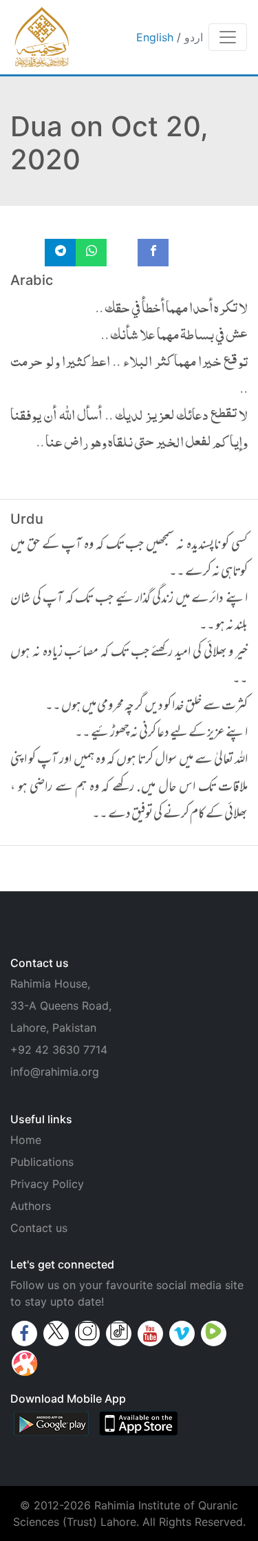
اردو (193, 37)
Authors (30, 1206)
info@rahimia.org (54, 1071)
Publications (42, 1162)
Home (25, 1140)
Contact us (38, 1228)
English (154, 37)
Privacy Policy (47, 1184)
